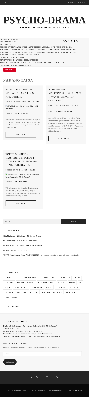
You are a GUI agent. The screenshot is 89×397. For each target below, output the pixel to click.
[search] (83, 41)
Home (2, 39)
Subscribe (10, 362)
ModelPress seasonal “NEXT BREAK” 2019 (19, 52)
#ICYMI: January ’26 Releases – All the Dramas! (20, 241)
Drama (29, 60)
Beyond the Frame (41, 62)
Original (74, 287)
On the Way (5, 57)
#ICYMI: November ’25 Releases (14, 250)
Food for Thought (17, 60)
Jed (76, 105)
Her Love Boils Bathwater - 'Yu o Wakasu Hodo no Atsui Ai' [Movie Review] (30, 326)
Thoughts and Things (10, 62)
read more (21, 135)
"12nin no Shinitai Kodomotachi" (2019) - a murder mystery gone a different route (31, 336)
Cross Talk (65, 277)
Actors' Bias (21, 181)
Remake (27, 65)
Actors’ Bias (27, 62)
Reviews (4, 60)
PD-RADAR (9, 292)
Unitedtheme (77, 390)
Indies (12, 65)
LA (16, 65)
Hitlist (61, 282)
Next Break (5, 44)
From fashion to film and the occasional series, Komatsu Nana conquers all (28, 334)
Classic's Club (49, 277)
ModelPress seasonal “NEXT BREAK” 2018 (57, 52)
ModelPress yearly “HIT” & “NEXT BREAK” (19, 55)
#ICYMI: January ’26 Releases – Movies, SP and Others (20, 93)
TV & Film (70, 292)
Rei (37, 102)
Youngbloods (17, 57)
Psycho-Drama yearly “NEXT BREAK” (17, 47)
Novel (20, 65)
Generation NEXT (8, 42)
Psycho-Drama (44, 20)
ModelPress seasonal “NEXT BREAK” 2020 (57, 49)
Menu (6, 2)
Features (9, 282)
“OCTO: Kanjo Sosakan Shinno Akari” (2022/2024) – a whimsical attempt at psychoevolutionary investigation (41, 255)
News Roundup (12, 39)
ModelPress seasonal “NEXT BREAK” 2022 (53, 47)
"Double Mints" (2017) (11, 329)
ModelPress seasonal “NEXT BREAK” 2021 (19, 49)
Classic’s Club (57, 62)
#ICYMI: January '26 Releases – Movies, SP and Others (22, 331)
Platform (4, 65)
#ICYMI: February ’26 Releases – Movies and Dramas (22, 236)
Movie (35, 60)
